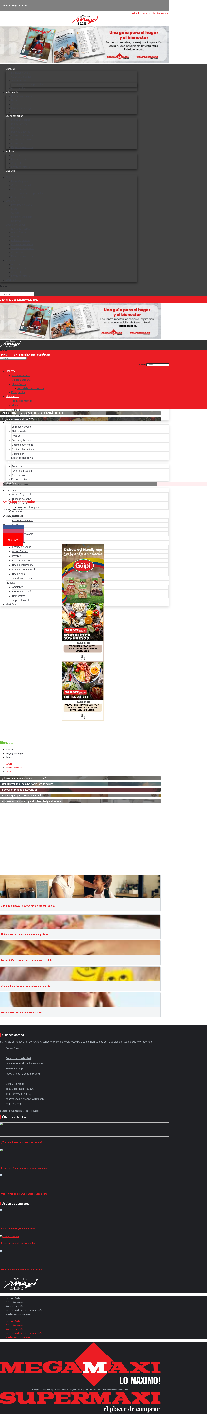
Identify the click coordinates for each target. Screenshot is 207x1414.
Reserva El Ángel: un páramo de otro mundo (24, 1168)
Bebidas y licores (20, 131)
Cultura (15, 104)
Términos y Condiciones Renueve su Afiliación (24, 1310)
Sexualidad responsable (30, 84)
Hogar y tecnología (21, 108)
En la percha (18, 88)
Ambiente (16, 155)
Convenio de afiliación (14, 1306)
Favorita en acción (21, 159)
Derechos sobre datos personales (19, 1314)
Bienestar (10, 69)
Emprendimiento (20, 167)
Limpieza (16, 220)
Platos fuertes (19, 123)
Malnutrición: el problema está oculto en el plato (26, 960)
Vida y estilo (12, 92)
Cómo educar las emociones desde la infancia (25, 986)
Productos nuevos (21, 96)
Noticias (10, 151)
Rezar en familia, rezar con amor (18, 1228)
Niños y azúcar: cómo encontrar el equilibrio (24, 934)
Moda (14, 100)
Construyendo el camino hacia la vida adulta (24, 1194)
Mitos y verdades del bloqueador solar (21, 1012)
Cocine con (17, 143)
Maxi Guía (10, 171)
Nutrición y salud (20, 72)
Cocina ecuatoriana (22, 135)
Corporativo (17, 163)
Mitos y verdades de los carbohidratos (21, 1269)
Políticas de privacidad (14, 1302)
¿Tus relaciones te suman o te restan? (21, 1142)
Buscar (3, 286)
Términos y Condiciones (15, 1298)
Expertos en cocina (22, 147)
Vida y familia (18, 80)
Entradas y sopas (20, 119)
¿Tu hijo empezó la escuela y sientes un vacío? (28, 905)
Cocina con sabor (14, 116)
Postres (15, 127)
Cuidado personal (21, 76)
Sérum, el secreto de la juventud (18, 1243)
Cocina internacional (22, 139)
